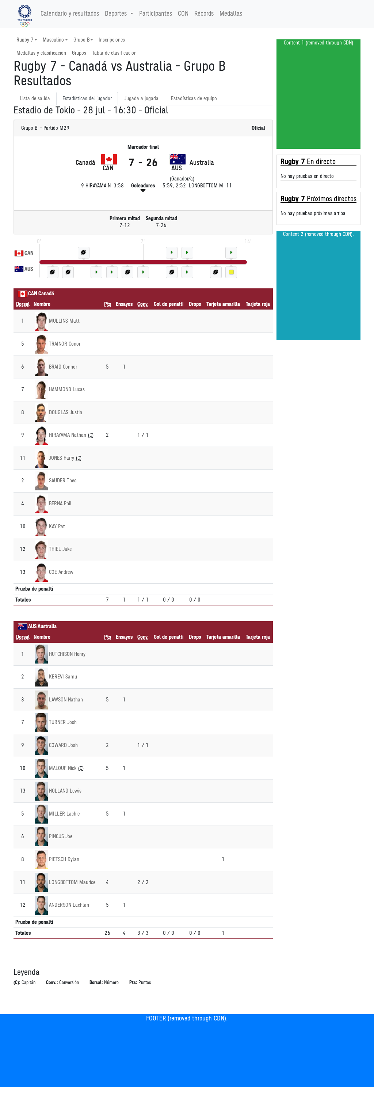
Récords (204, 14)
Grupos (79, 53)
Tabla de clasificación (114, 53)
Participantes (155, 14)
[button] (143, 190)
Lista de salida (35, 98)
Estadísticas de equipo (194, 98)
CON (183, 14)
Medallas (231, 14)
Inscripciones (112, 40)
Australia (47, 626)
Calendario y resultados (70, 14)
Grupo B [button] (81, 40)
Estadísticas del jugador (87, 98)
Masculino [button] (53, 40)
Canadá (46, 293)
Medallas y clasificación (41, 53)
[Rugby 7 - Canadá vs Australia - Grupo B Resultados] (25, 14)
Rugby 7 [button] (25, 40)
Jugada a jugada (141, 98)
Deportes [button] (116, 14)
